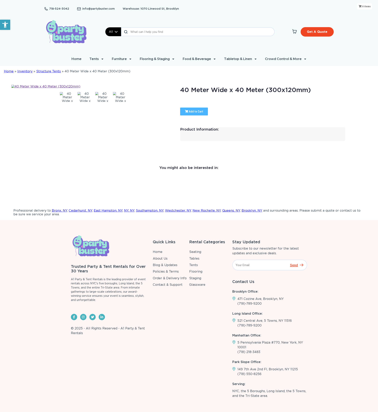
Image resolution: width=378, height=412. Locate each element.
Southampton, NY (149, 210)
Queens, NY (231, 210)
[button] (5, 25)
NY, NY (129, 210)
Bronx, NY (59, 210)
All (111, 31)
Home (76, 59)
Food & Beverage (197, 59)
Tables (194, 258)
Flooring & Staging (155, 59)
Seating (195, 252)
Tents (94, 59)
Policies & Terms (166, 271)
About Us (160, 258)
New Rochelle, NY (207, 210)
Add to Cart (195, 111)
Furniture (119, 59)
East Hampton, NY (108, 210)
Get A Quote (317, 32)
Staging (195, 278)
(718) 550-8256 (249, 374)
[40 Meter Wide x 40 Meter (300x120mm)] (67, 97)
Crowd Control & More (283, 59)
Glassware (197, 285)
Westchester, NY (178, 210)
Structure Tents (48, 71)
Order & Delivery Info (170, 278)
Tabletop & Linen (238, 59)
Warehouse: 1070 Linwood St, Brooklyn (151, 8)
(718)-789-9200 (249, 303)
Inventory (24, 71)
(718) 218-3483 (248, 352)
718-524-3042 (59, 8)
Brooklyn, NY (252, 210)
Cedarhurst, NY (80, 210)
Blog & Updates (165, 265)
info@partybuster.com (98, 8)
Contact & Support (168, 285)
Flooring (195, 271)
